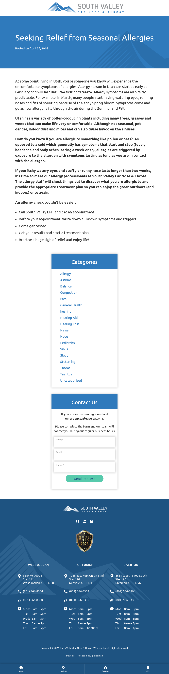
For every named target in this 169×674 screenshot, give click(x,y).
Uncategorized (71, 380)
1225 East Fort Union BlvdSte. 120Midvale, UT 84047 (86, 579)
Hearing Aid (69, 317)
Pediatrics (67, 343)
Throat (65, 368)
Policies (70, 655)
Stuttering (68, 361)
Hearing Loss (69, 324)
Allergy (65, 273)
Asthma (65, 280)
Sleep (64, 355)
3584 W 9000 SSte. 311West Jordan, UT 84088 (38, 579)
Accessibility (84, 655)
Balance (66, 286)
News (64, 330)
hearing (65, 311)
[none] (21, 669)
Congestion (68, 292)
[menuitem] (21, 669)
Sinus (64, 349)
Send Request (84, 478)
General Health (71, 305)
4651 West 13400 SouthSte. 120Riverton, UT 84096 (131, 579)
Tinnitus (66, 374)
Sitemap (98, 655)
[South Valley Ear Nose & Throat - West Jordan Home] (84, 8)
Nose (64, 336)
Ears (63, 299)
